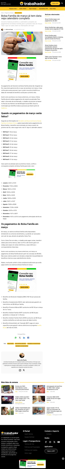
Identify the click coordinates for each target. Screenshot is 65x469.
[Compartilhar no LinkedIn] (24, 338)
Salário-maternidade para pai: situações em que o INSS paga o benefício (22, 409)
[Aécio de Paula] (2, 29)
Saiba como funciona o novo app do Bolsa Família (53, 57)
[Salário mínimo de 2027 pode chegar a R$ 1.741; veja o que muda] (7, 400)
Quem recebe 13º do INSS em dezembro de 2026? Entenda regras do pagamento (54, 410)
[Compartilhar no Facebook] (28, 338)
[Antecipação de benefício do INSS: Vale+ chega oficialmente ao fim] (38, 389)
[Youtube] (58, 442)
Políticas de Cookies (31, 450)
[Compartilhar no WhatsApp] (15, 338)
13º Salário (49, 414)
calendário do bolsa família (22, 346)
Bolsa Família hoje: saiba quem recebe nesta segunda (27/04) (54, 28)
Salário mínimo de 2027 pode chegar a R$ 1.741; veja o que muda (22, 398)
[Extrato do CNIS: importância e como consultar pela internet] (7, 389)
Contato (48, 434)
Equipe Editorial (29, 437)
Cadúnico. (4, 108)
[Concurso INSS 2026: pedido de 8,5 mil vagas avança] (38, 400)
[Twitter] (24, 370)
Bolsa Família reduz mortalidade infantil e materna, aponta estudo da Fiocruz (54, 37)
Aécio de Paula (9, 29)
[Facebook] (46, 442)
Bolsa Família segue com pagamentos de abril (52, 20)
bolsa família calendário (20, 343)
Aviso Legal (28, 453)
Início (2, 13)
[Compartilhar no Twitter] (19, 338)
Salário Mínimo (18, 402)
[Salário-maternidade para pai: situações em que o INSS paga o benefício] (7, 411)
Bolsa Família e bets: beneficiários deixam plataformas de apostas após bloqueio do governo (54, 48)
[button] (62, 3)
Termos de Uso (29, 444)
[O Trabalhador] (32, 3)
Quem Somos (29, 434)
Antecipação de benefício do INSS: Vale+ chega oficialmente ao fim (54, 387)
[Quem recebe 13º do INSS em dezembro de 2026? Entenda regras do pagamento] (38, 411)
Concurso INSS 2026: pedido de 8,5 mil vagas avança (54, 398)
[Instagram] (20, 370)
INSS (16, 391)
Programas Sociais (9, 13)
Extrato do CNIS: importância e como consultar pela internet (22, 387)
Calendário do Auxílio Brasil (34, 343)
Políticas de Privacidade (32, 447)
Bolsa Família (18, 13)
